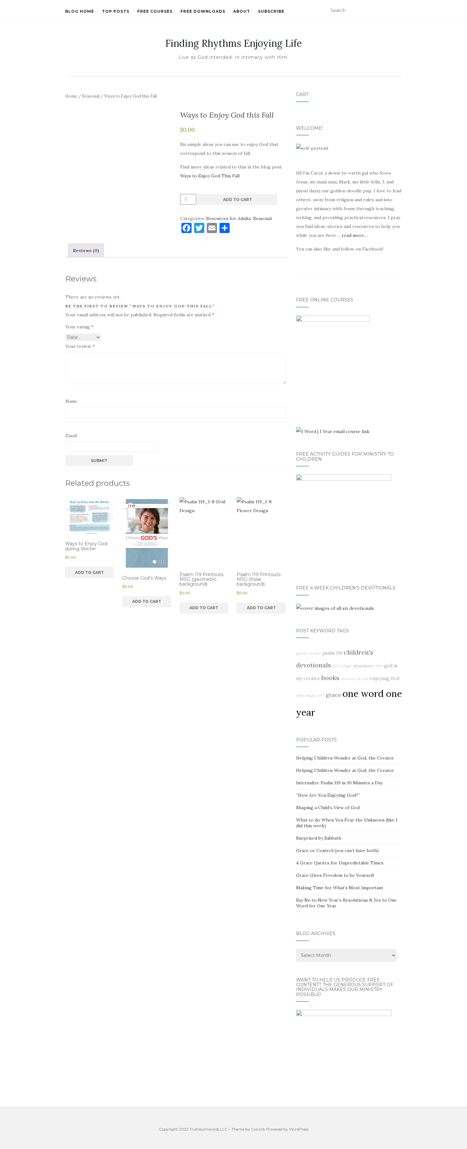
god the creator (308, 653)
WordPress (298, 1129)
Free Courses (155, 11)
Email (71, 435)
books (330, 678)
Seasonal (90, 96)
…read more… (353, 235)
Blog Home (79, 11)
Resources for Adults (228, 218)
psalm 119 (332, 653)
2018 (299, 695)
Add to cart (237, 199)
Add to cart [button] (89, 572)
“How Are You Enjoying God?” (328, 795)
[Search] (398, 11)
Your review (80, 346)
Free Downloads (202, 11)
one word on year (355, 679)
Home (71, 96)
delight (310, 695)
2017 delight (342, 666)
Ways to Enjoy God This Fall (210, 176)
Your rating (79, 327)
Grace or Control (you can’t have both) (337, 850)
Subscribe (271, 11)
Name (71, 401)
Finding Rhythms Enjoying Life (233, 43)
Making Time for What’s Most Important (339, 888)
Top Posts (115, 11)
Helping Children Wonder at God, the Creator (345, 758)
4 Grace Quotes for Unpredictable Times (339, 863)
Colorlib (258, 1129)
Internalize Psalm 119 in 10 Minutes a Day (339, 783)
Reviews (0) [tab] (86, 250)
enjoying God (385, 678)
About (241, 11)
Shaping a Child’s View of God (328, 807)
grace (333, 694)
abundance (363, 665)
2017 (320, 695)
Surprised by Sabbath (318, 838)
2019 (379, 666)
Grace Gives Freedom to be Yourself (335, 875)
